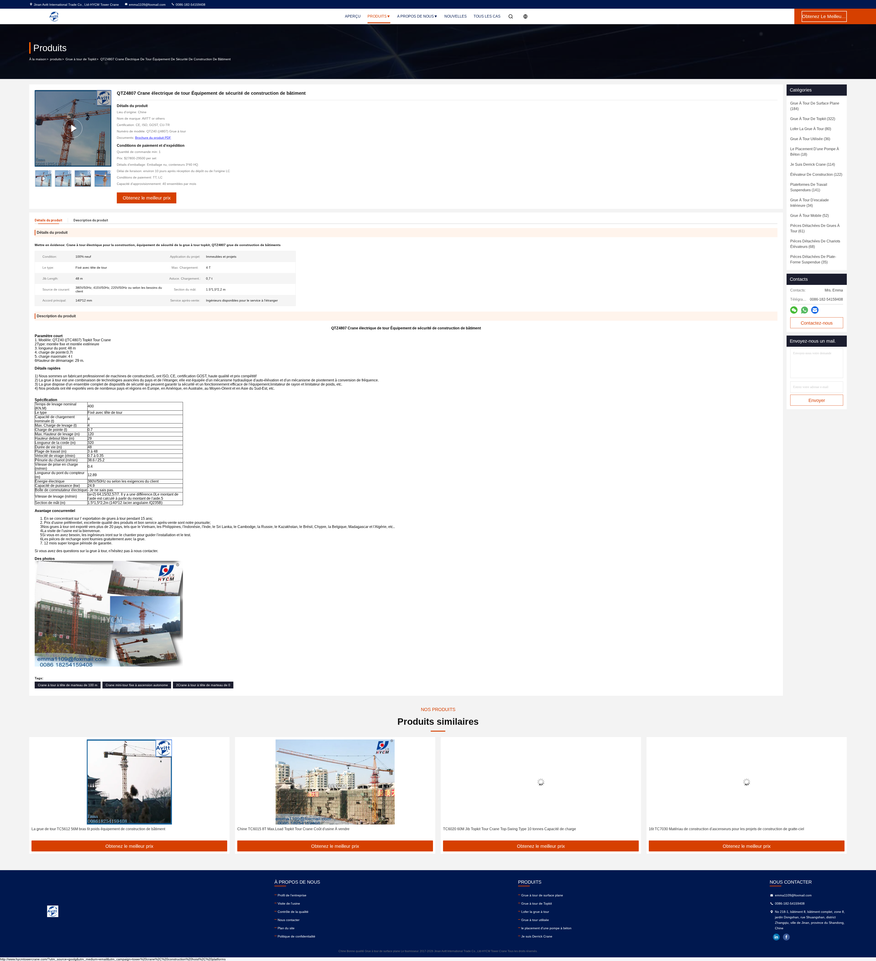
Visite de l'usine (289, 903)
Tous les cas (487, 16)
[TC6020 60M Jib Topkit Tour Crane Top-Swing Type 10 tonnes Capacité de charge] (335, 781)
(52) (809, 216)
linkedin (776, 937)
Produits (377, 16)
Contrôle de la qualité (293, 912)
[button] (37, 790)
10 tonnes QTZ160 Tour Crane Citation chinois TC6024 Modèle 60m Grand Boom (715, 829)
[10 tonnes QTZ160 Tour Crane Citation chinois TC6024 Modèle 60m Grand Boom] (747, 781)
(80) (810, 129)
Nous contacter (289, 920)
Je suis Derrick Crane (536, 936)
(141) (808, 187)
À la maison (37, 59)
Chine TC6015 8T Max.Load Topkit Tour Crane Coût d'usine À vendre (87, 829)
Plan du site (286, 928)
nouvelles (455, 16)
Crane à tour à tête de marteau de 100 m (67, 685)
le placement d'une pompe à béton (546, 928)
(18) (814, 151)
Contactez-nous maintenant (817, 324)
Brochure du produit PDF (153, 137)
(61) (815, 228)
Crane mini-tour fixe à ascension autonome (137, 685)
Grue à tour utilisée (535, 920)
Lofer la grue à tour (535, 912)
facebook (786, 937)
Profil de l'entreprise (292, 895)
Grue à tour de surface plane (542, 895)
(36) (810, 139)
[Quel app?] (804, 310)
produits (56, 59)
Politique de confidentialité (296, 936)
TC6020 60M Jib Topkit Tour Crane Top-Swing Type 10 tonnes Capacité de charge (303, 829)
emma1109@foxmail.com (147, 4)
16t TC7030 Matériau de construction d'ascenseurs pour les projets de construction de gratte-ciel (520, 829)
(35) (813, 259)
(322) (812, 119)
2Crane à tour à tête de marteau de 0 (203, 685)
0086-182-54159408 (190, 4)
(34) (809, 202)
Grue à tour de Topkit (80, 59)
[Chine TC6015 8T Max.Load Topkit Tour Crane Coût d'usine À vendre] (129, 781)
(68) (815, 244)
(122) (816, 174)
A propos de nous (415, 16)
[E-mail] (815, 310)
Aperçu (353, 16)
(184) (814, 106)
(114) (812, 164)
